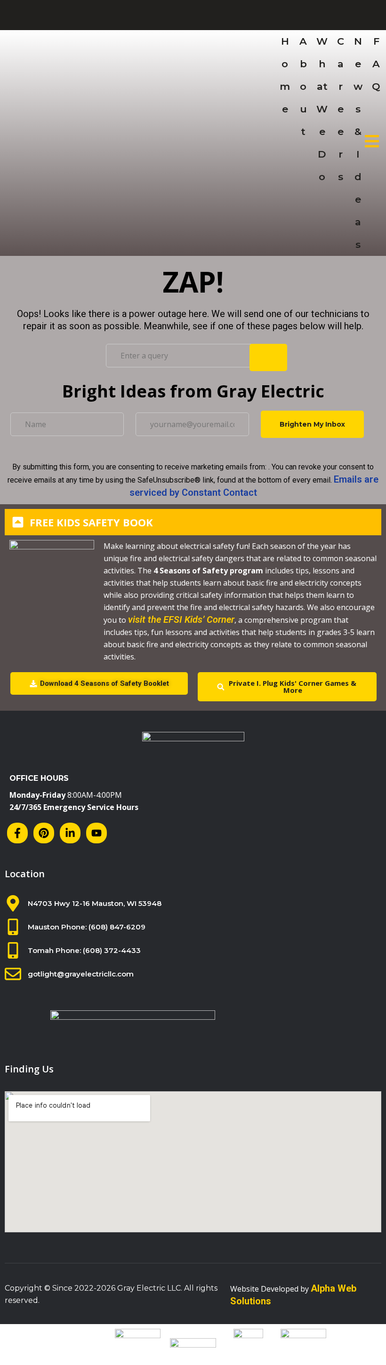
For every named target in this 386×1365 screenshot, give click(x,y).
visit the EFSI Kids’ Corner (181, 619)
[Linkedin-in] (70, 833)
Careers (340, 109)
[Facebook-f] (17, 833)
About (303, 86)
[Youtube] (96, 833)
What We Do (322, 109)
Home (285, 75)
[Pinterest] (43, 833)
